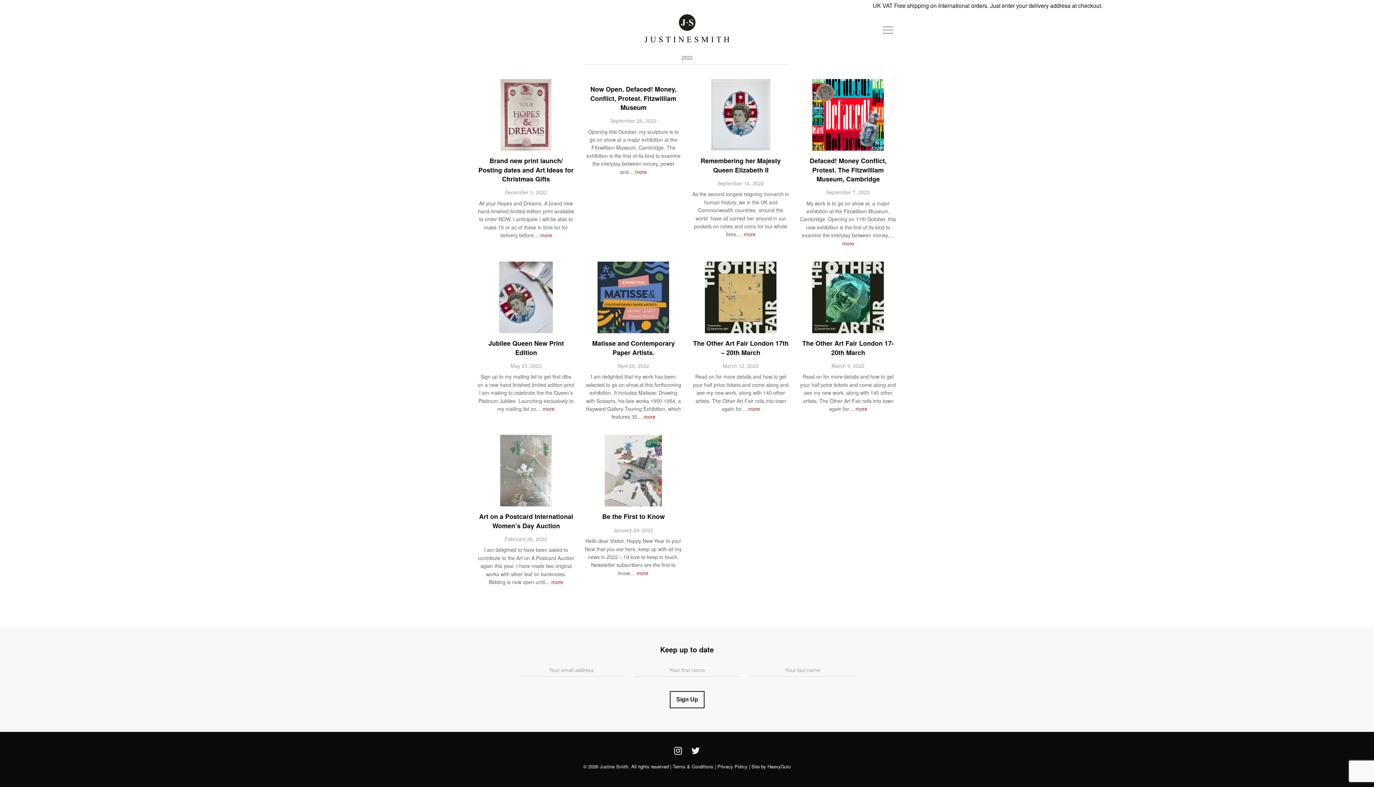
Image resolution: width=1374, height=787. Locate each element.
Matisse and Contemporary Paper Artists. (633, 348)
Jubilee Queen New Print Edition (526, 348)
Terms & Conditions (693, 766)
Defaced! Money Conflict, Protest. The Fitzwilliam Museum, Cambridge (848, 169)
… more (543, 235)
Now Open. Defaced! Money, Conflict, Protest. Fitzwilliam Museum (633, 98)
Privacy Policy (732, 766)
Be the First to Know (633, 516)
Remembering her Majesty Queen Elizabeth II (741, 165)
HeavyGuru (779, 766)
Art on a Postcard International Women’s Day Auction (526, 521)
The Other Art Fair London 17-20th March (848, 348)
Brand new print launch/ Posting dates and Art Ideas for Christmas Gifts (526, 169)
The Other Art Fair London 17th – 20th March (741, 348)
